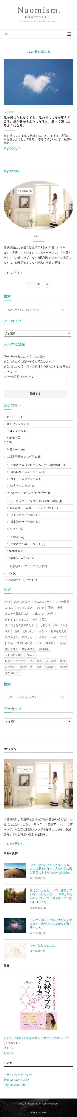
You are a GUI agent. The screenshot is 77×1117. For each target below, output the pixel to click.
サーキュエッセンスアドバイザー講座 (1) (36, 501)
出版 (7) (11, 573)
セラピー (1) (14, 417)
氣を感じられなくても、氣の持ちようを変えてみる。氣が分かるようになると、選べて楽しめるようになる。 (37, 121)
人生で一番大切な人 (17, 613)
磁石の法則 (28, 649)
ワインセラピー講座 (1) (25, 514)
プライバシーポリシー (18, 1074)
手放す (43, 637)
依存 (35, 619)
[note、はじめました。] (15, 950)
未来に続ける (25, 643)
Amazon (9, 1053)
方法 (62, 637)
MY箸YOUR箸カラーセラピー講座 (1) (34, 507)
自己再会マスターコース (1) (27, 471)
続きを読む (11, 148)
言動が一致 (26, 666)
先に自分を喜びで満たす (19, 625)
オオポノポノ (25, 607)
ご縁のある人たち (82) (21, 557)
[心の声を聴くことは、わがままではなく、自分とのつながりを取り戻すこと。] (15, 925)
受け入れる (61, 625)
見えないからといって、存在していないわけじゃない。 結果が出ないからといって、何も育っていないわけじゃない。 (51, 896)
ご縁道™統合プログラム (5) (24, 456)
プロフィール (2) (17, 430)
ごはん (9, 607)
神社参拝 (44, 649)
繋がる (31, 654)
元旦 (44, 619)
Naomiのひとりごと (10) (22, 580)
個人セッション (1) (18, 423)
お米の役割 (62, 601)
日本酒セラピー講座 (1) (25, 521)
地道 (16, 631)
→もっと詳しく (13, 272)
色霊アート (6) (16, 449)
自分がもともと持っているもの (23, 660)
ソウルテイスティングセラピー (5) (28, 492)
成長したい (28, 637)
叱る (7, 631)
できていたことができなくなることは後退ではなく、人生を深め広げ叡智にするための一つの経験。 (51, 868)
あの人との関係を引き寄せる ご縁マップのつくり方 (36, 1037)
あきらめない (22, 601)
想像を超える (59, 631)
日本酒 (9, 643)
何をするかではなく (17, 619)
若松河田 (10, 666)
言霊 (39, 666)
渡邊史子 (51, 643)
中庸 (60, 607)
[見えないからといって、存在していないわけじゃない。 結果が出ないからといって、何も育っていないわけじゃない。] (15, 895)
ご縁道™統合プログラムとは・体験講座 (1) (37, 465)
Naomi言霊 (9, 112)
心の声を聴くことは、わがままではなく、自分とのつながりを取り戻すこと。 (51, 923)
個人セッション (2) (22, 485)
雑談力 (64, 666)
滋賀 (62, 643)
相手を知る (11, 649)
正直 (39, 643)
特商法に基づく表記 (16, 1079)
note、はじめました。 (44, 945)
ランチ (40, 607)
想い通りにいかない (35, 631)
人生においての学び (44, 613)
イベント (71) (15, 528)
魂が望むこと (13, 672)
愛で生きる (11, 637)
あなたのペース (43, 601)
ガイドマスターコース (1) (26, 478)
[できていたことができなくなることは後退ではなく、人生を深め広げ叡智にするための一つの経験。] (15, 870)
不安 (50, 607)
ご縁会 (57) (17, 537)
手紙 (53, 637)
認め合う (51, 666)
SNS (7, 601)
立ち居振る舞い (14, 654)
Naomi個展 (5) (15, 550)
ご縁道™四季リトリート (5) (27, 544)
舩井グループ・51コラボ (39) (28, 566)
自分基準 (51, 660)
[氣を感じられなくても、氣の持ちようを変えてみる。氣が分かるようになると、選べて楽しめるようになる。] (38, 82)
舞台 (62, 660)
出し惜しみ (44, 625)
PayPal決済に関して (16, 1084)
